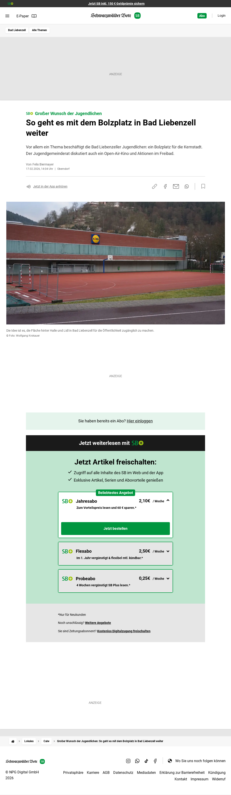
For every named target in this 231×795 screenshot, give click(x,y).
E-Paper (22, 16)
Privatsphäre (73, 772)
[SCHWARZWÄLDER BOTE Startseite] (115, 15)
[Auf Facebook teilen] (165, 186)
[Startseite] (13, 741)
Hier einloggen (140, 421)
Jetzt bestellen (115, 528)
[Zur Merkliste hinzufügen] (202, 186)
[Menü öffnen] (7, 15)
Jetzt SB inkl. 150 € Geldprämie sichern (116, 3)
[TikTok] (146, 760)
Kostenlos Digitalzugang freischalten (123, 631)
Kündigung (217, 772)
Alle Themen (39, 30)
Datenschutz (123, 772)
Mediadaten (146, 772)
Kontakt (181, 779)
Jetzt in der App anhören (50, 186)
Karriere (93, 772)
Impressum (199, 779)
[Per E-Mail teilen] (176, 186)
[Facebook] (155, 760)
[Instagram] (128, 760)
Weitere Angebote (98, 623)
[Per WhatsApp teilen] (186, 186)
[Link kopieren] (154, 186)
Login (222, 15)
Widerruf (219, 779)
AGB (106, 772)
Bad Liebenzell (17, 30)
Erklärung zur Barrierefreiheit (182, 772)
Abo (202, 16)
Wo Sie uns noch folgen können (200, 761)
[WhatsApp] (137, 760)
